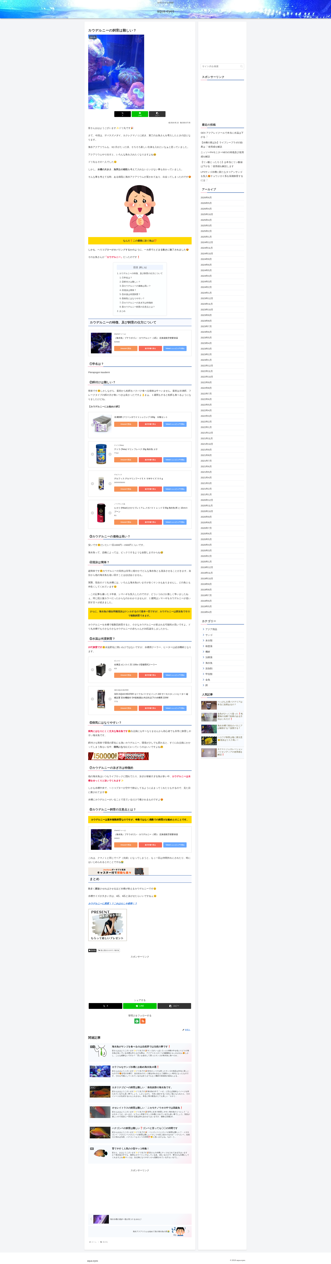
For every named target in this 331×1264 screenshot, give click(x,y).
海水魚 (93, 950)
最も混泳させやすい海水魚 (109, 950)
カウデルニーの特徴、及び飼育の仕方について (141, 273)
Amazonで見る (126, 348)
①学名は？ (127, 277)
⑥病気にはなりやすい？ (133, 298)
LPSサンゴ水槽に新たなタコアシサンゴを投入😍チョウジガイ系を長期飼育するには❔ (222, 176)
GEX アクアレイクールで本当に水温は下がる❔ (222, 135)
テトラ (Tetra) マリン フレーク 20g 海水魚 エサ (136, 449)
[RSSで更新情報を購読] (142, 1021)
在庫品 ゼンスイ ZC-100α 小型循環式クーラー (135, 665)
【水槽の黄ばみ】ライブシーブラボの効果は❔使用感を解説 (222, 144)
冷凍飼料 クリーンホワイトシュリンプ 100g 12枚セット (141, 417)
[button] (157, 114)
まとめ (122, 311)
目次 (135, 267)
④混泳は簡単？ (129, 290)
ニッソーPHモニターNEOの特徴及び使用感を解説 (222, 154)
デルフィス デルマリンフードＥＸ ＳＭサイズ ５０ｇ (138, 478)
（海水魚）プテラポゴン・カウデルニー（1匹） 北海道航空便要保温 (146, 338)
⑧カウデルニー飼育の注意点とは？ (138, 307)
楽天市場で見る (150, 348)
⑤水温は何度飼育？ (131, 294)
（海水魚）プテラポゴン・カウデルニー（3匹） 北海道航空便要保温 (146, 834)
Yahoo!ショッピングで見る (175, 348)
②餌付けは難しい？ (131, 282)
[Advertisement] (140, 977)
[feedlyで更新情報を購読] (137, 1021)
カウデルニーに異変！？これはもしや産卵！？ (112, 903)
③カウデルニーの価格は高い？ (136, 286)
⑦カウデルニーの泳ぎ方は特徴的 (137, 302)
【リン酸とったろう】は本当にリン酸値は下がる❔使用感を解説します (222, 164)
